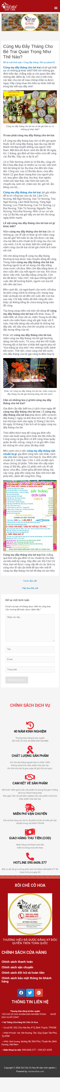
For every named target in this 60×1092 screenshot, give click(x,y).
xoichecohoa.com (36, 1071)
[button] (55, 7)
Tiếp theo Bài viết (30, 588)
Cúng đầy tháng (31, 62)
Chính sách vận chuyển (17, 967)
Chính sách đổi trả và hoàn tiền (23, 972)
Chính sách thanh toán (17, 962)
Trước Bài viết (30, 581)
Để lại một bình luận (12, 62)
